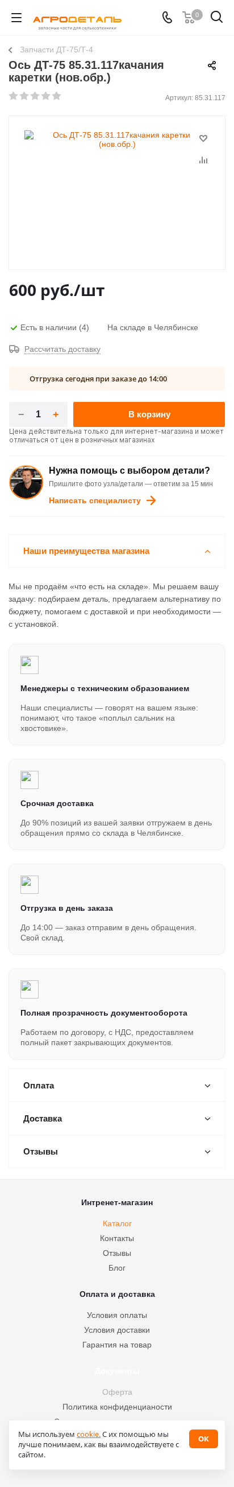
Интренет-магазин (117, 1202)
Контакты (117, 1238)
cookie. (89, 1434)
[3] (35, 96)
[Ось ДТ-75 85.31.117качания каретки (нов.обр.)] (117, 187)
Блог (117, 1267)
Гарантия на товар (117, 1344)
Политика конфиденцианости (117, 1406)
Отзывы (117, 1253)
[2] (24, 96)
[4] (46, 96)
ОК (203, 1438)
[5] (57, 96)
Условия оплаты (117, 1315)
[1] (14, 96)
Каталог (117, 1223)
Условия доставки (117, 1329)
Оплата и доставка (117, 1294)
